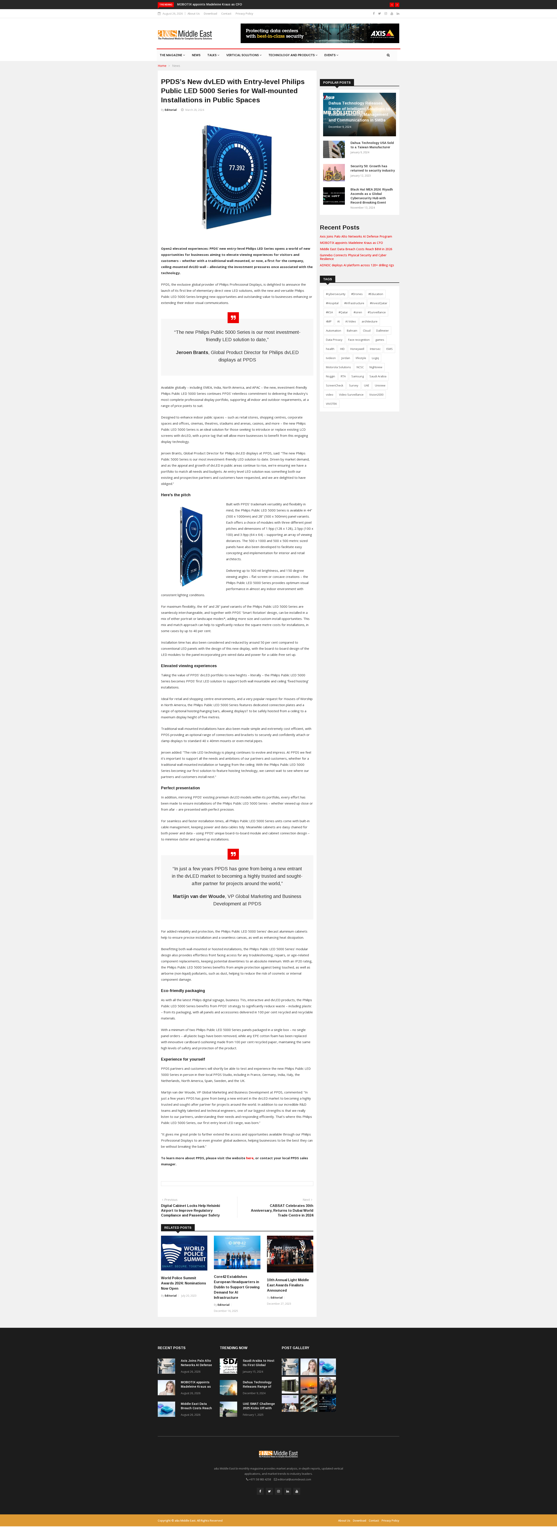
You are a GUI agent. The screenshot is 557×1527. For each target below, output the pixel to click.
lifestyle (361, 358)
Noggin (330, 376)
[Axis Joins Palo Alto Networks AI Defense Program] (167, 1366)
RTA (343, 376)
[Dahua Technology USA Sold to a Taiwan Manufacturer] (335, 150)
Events (330, 55)
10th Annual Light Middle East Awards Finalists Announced (288, 1285)
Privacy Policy (244, 13)
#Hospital (332, 303)
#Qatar (343, 312)
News (196, 55)
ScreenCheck (334, 385)
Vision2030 (376, 395)
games (379, 340)
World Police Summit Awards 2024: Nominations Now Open (183, 1283)
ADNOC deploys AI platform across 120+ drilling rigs (357, 265)
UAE (366, 385)
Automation (333, 330)
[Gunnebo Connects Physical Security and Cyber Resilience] (290, 1392)
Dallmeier (382, 330)
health (330, 349)
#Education (375, 294)
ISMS (389, 349)
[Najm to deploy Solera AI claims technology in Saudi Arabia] (290, 1411)
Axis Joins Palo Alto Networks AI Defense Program (356, 236)
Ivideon (331, 358)
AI (338, 321)
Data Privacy (334, 340)
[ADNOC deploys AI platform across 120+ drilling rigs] (308, 1392)
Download (210, 13)
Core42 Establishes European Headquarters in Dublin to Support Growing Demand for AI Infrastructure (237, 1287)
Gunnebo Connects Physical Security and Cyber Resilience (353, 257)
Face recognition (359, 340)
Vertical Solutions (243, 55)
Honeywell (357, 349)
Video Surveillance (351, 395)
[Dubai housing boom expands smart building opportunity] (308, 1411)
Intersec (375, 349)
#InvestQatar (378, 303)
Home (162, 66)
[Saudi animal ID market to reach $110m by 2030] (327, 1392)
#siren (358, 312)
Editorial (171, 110)
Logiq (375, 358)
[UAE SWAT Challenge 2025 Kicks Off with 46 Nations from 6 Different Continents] (229, 1410)
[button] (392, 5)
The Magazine (171, 55)
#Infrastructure (354, 303)
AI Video (350, 321)
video (329, 395)
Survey (353, 385)
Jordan (345, 358)
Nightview (375, 367)
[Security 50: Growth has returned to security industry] (335, 173)
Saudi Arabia (377, 376)
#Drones (357, 294)
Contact (226, 13)
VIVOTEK (331, 404)
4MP (329, 321)
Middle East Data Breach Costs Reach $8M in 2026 (214, 4)
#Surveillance (377, 312)
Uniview (380, 385)
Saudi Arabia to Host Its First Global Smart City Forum (258, 1365)
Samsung (357, 376)
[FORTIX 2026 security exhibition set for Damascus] (327, 1411)
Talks (212, 55)
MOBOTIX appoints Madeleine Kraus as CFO (351, 243)
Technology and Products (291, 55)
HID (342, 349)
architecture (369, 321)
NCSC (360, 367)
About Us (194, 13)
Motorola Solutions (338, 367)
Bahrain (352, 330)
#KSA (329, 312)
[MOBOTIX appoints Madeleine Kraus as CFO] (167, 1388)
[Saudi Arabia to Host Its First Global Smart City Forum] (229, 1366)
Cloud (367, 330)
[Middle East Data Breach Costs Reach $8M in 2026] (167, 1410)
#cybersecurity (336, 294)
